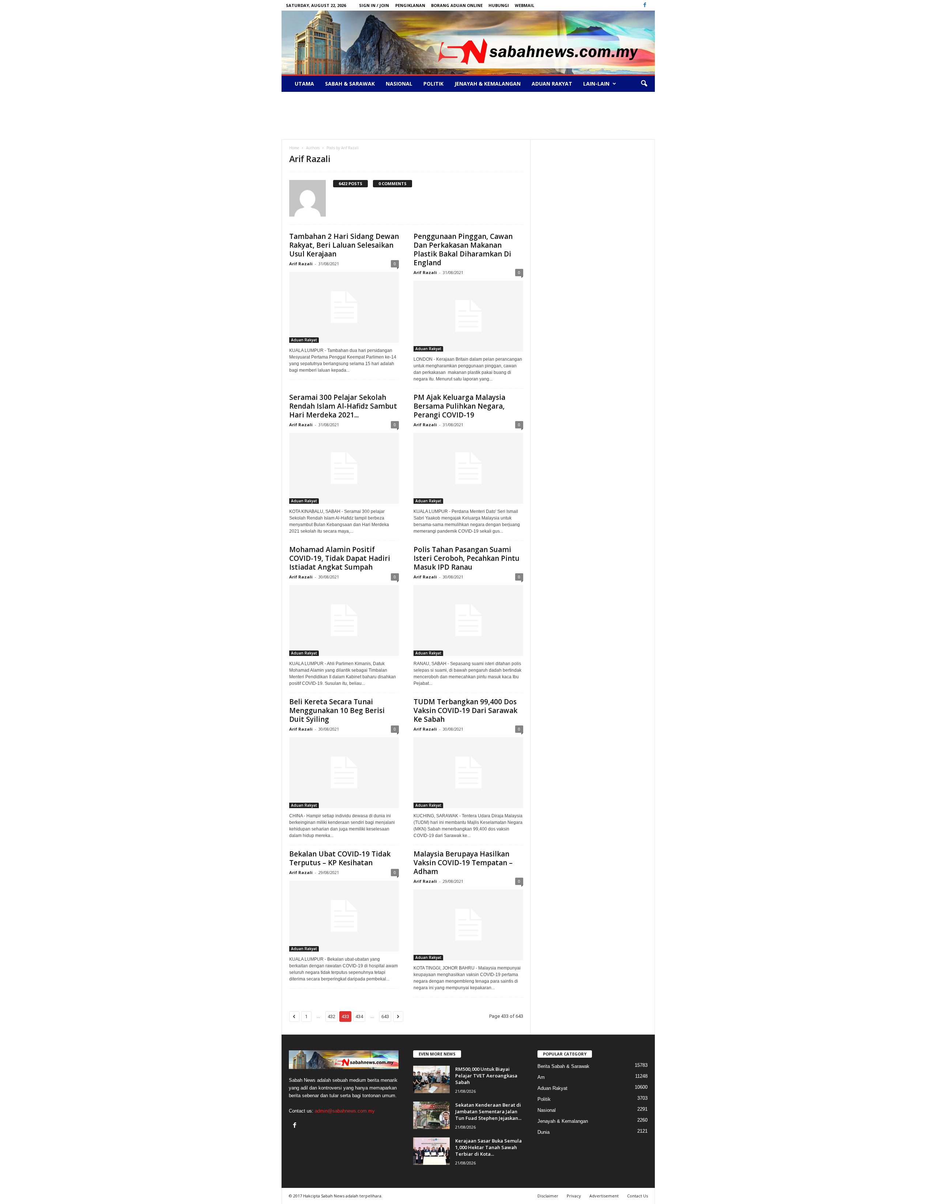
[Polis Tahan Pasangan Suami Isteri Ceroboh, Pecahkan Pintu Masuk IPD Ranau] (468, 620)
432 (331, 1016)
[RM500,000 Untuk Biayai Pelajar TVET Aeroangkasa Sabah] (431, 1079)
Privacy (574, 1196)
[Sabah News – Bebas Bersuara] (468, 42)
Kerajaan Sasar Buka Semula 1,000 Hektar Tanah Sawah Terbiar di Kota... (488, 1147)
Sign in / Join (374, 5)
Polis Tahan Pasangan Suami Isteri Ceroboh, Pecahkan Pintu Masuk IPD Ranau (467, 558)
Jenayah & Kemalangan (487, 83)
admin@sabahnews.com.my (345, 1111)
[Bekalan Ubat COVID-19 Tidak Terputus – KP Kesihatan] (344, 916)
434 (359, 1016)
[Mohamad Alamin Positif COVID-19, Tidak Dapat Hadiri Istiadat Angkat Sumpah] (344, 620)
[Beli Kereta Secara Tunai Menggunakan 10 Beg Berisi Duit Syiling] (344, 772)
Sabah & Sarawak (350, 83)
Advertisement (604, 1196)
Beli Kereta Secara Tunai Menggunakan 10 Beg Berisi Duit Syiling (337, 710)
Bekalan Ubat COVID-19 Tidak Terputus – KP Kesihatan (339, 858)
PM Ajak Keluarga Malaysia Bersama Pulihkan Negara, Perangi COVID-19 (459, 406)
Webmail (524, 5)
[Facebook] (645, 5)
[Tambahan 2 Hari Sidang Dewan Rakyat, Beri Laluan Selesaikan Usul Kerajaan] (344, 307)
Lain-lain (596, 83)
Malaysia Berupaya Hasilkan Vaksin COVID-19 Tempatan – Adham (463, 862)
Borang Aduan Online (457, 5)
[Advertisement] (468, 115)
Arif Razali (301, 263)
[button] (644, 84)
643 (385, 1016)
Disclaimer (547, 1196)
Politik (433, 83)
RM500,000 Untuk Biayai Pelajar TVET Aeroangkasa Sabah (486, 1075)
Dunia (543, 1132)
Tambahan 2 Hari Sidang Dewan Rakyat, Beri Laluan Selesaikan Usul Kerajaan (344, 245)
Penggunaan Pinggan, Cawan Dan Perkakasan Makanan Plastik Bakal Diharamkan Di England (463, 249)
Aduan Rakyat (552, 83)
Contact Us (637, 1196)
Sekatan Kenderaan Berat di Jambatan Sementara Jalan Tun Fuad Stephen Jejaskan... (488, 1111)
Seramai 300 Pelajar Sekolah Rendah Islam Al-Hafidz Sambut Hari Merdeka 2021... (343, 406)
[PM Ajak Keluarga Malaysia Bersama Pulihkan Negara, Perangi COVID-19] (468, 468)
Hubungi (498, 5)
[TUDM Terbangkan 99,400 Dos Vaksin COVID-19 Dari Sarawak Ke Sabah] (468, 772)
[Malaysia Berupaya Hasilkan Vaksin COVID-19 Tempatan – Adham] (468, 924)
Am (541, 1077)
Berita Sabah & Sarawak (563, 1066)
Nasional (399, 83)
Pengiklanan (410, 5)
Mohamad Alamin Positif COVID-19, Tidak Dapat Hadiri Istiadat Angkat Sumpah (339, 558)
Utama (304, 83)
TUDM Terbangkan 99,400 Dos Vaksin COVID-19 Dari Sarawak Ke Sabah (465, 710)
